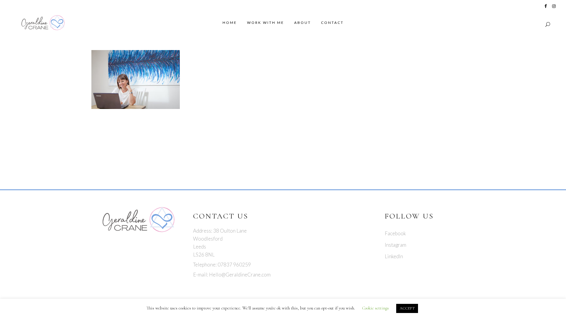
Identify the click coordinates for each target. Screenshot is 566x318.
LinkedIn (394, 256)
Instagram (395, 245)
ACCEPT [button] (407, 308)
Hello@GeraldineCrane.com (240, 274)
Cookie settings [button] (375, 308)
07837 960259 (234, 264)
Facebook (395, 233)
